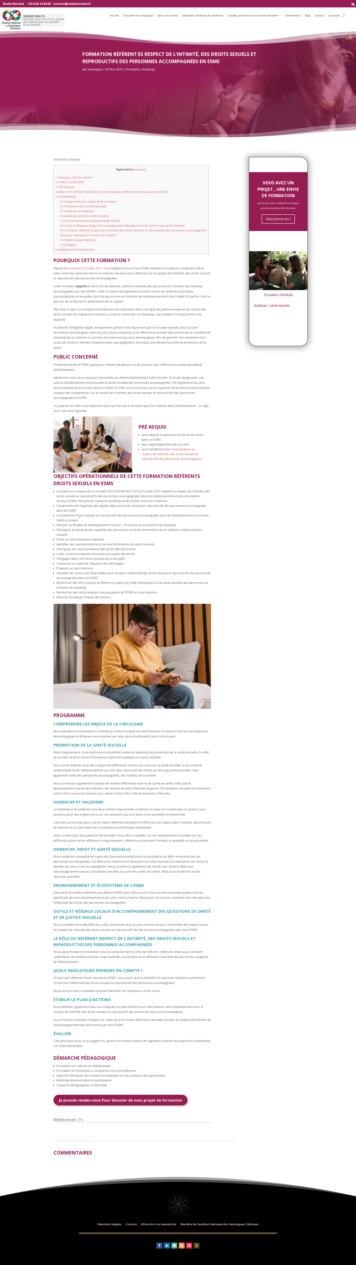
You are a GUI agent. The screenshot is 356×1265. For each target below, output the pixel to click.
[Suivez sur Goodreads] (197, 1246)
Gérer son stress (167, 15)
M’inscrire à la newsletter (159, 1224)
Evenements (293, 15)
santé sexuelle (280, 305)
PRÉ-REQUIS (65, 187)
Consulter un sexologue (138, 15)
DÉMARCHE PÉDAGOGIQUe (75, 249)
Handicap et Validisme (77, 211)
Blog (307, 15)
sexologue (95, 69)
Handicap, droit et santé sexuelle (84, 216)
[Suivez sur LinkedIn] (167, 1246)
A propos (334, 15)
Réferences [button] (64, 1120)
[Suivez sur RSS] (353, 4)
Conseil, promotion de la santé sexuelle (252, 15)
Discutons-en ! (278, 218)
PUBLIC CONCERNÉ (69, 182)
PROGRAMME (65, 196)
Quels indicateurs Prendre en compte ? (88, 235)
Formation (133, 69)
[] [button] (80, 1119)
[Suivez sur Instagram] (189, 1246)
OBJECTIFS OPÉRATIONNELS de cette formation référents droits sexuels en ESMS (111, 192)
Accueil (114, 15)
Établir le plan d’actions (78, 240)
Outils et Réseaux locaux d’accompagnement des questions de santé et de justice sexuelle (122, 225)
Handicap (148, 69)
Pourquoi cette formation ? (74, 177)
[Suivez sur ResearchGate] (174, 1246)
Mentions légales (109, 1224)
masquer (139, 169)
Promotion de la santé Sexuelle (83, 206)
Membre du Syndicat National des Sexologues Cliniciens (219, 1224)
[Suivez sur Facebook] (159, 1246)
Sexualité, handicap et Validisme (202, 15)
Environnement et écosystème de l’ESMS (90, 220)
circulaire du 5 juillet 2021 (84, 268)
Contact (319, 15)
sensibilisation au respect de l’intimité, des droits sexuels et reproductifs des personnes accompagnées (171, 454)
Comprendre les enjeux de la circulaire (88, 201)
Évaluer (68, 245)
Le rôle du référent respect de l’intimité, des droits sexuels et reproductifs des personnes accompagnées (133, 230)
